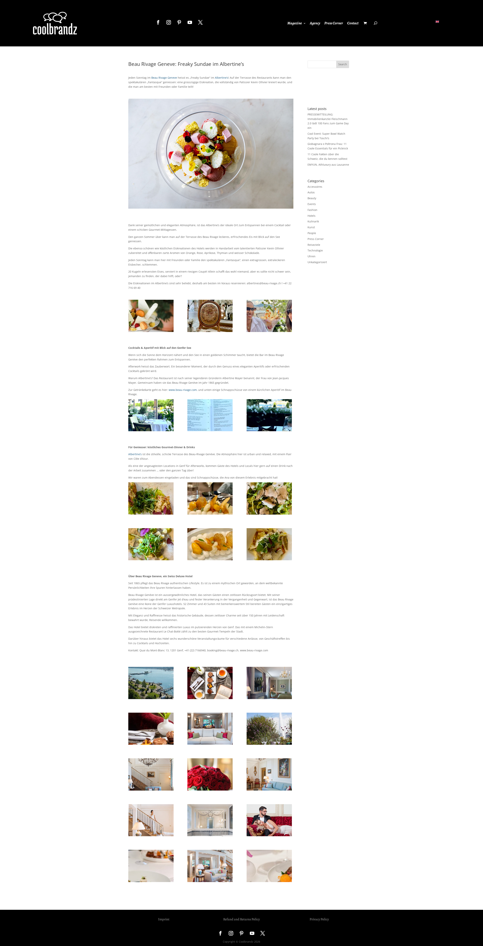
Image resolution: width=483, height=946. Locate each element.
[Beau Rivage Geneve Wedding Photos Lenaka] (270, 821)
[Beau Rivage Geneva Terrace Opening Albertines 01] (270, 499)
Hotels (311, 215)
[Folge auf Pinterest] (179, 22)
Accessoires (315, 186)
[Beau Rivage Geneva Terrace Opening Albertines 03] (151, 499)
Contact (352, 24)
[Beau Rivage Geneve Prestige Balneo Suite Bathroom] (210, 821)
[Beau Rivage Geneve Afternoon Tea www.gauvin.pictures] (151, 729)
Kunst (311, 227)
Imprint (163, 919)
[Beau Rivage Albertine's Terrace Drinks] (270, 416)
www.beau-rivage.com (183, 390)
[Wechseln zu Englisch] (437, 21)
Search (342, 64)
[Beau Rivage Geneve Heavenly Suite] (151, 775)
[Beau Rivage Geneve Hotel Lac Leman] (151, 683)
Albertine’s (221, 77)
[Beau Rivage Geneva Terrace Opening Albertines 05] (270, 545)
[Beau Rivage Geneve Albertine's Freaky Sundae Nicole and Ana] (270, 316)
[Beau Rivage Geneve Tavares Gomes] (210, 866)
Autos (311, 192)
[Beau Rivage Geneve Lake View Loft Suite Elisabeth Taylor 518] (270, 775)
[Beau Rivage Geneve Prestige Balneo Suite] (270, 683)
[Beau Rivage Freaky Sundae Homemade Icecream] (151, 316)
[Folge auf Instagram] (168, 22)
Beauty (312, 198)
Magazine (294, 24)
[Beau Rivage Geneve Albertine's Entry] (210, 316)
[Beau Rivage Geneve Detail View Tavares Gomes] (210, 729)
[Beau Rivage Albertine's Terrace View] (151, 416)
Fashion (312, 210)
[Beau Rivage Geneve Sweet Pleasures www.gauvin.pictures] (151, 866)
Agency (315, 24)
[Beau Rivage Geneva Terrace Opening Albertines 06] (210, 499)
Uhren (311, 256)
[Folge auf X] (200, 22)
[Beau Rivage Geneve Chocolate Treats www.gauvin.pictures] (210, 683)
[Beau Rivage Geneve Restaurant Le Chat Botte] (270, 729)
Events (312, 204)
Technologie (315, 250)
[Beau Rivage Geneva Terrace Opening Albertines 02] (151, 545)
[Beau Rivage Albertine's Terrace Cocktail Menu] (210, 416)
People (312, 233)
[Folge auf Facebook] (158, 22)
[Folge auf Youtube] (189, 22)
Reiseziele (314, 245)
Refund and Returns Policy (241, 919)
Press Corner (333, 24)
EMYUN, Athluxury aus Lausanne (328, 164)
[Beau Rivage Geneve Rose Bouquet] (210, 775)
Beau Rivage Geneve (164, 77)
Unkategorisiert (317, 262)
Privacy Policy (319, 919)
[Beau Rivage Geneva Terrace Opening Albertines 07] (210, 545)
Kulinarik (313, 221)
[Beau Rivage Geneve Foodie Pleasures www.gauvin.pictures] (270, 866)
